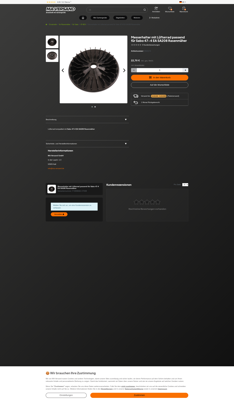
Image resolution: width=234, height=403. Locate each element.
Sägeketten (120, 18)
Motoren (137, 18)
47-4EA (83, 24)
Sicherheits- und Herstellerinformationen (61, 144)
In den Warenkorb (162, 77)
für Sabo (75, 24)
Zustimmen (139, 395)
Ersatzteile (53, 24)
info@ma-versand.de (56, 168)
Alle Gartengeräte (100, 18)
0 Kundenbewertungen (151, 45)
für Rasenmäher (64, 24)
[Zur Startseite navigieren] (83, 18)
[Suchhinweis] (90, 10)
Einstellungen (66, 395)
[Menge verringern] (134, 70)
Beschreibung (51, 119)
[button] (182, 2)
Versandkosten (139, 65)
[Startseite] (46, 24)
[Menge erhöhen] (185, 70)
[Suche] (145, 10)
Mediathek (155, 18)
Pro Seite (177, 184)
